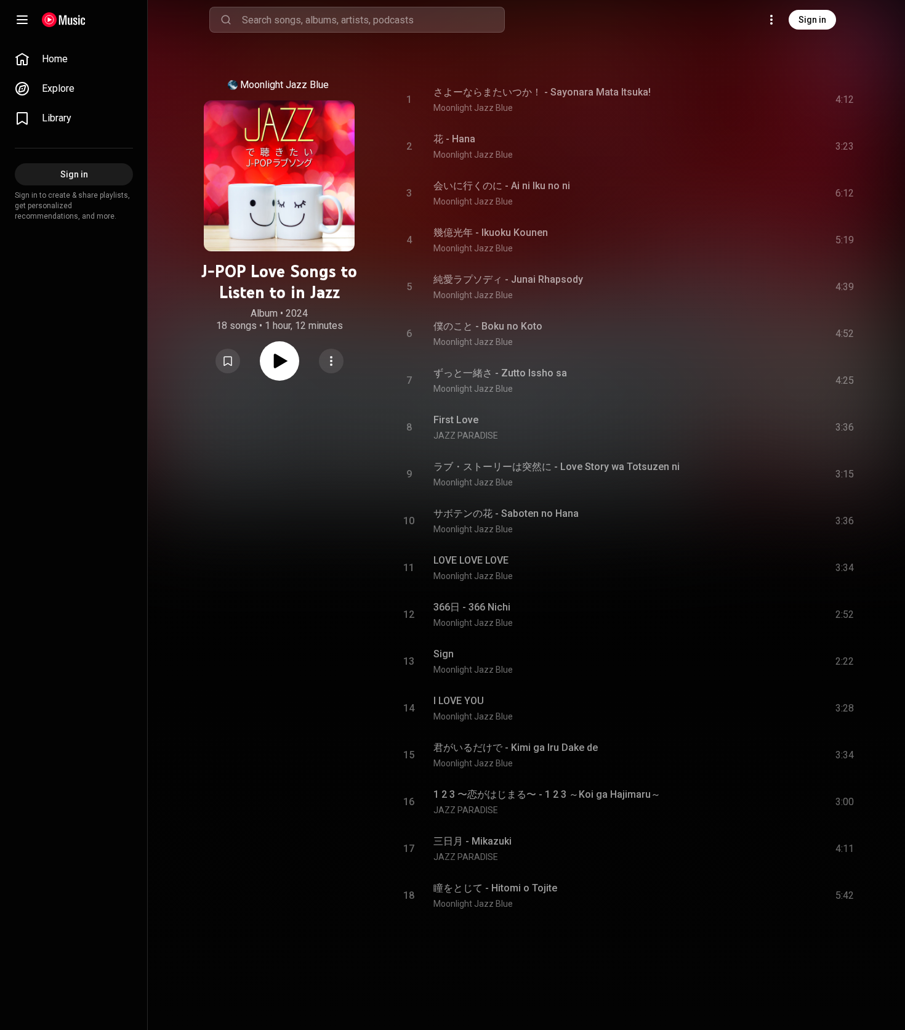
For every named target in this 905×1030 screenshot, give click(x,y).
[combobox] (373, 19)
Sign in (812, 20)
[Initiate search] (226, 20)
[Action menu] (331, 361)
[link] (74, 59)
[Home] (64, 19)
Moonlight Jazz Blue (284, 85)
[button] (227, 361)
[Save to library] (227, 361)
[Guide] (22, 19)
